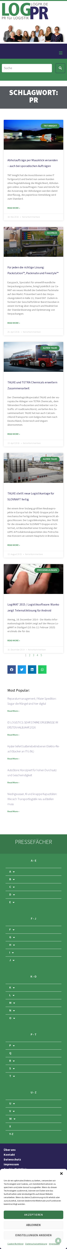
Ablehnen (33, 1225)
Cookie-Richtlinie (15, 1243)
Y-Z (11, 1134)
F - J (33, 919)
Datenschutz (12, 1160)
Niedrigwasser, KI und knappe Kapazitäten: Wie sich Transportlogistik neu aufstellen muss (32, 799)
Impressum (54, 1243)
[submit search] (60, 68)
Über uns (10, 1150)
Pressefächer (33, 842)
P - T (33, 1035)
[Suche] (27, 68)
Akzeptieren (33, 1215)
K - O (33, 977)
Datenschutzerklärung (36, 1243)
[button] (61, 1173)
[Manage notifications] (58, 1241)
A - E (33, 861)
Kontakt (9, 1155)
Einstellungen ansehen (33, 1235)
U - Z (33, 1093)
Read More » (13, 208)
